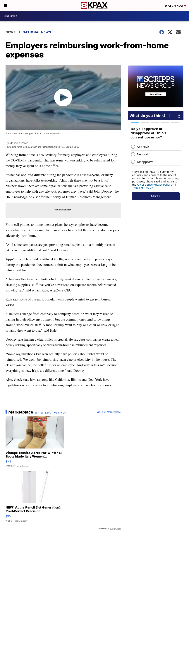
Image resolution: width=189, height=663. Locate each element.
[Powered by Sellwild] (115, 528)
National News (37, 32)
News (11, 32)
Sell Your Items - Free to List (50, 412)
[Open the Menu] (5, 5)
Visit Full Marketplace (109, 412)
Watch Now (174, 5)
